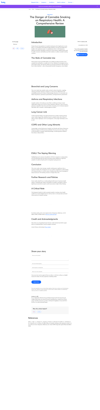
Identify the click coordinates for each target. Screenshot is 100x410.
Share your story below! (36, 255)
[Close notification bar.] (97, 6)
